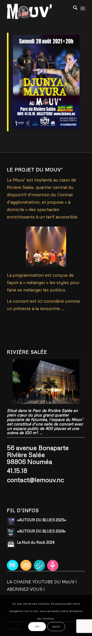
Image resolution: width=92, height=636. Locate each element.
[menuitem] (82, 7)
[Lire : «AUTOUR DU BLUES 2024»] (11, 532)
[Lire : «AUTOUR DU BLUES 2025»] (11, 521)
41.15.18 (17, 470)
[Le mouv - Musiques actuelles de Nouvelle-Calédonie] (38, 11)
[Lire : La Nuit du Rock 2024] (11, 544)
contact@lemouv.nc (35, 479)
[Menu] (82, 7)
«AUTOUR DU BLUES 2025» (41, 519)
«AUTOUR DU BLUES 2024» (41, 531)
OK (37, 626)
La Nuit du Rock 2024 (35, 542)
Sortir (56, 626)
